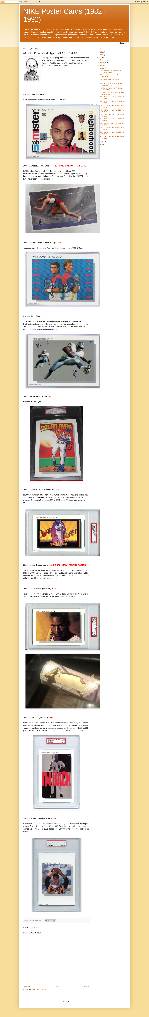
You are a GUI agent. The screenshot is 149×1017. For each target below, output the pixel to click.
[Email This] (46, 920)
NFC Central (50, 327)
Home (57, 986)
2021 (100, 55)
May (101, 144)
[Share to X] (50, 920)
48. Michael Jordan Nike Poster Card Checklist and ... (111, 89)
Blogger (83, 1002)
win (39, 829)
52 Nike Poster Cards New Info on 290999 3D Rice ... (111, 71)
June (102, 141)
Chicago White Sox (63, 725)
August (102, 65)
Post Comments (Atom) (39, 989)
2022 (100, 52)
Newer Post (27, 986)
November (103, 62)
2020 (100, 57)
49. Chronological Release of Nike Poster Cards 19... (111, 84)
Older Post (85, 986)
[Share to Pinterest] (54, 920)
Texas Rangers (36, 826)
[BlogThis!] (48, 920)
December (103, 60)
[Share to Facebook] (52, 920)
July (101, 68)
